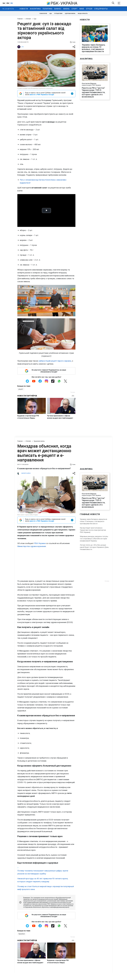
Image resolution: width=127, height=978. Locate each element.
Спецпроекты (101, 9)
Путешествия (58, 13)
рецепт (20, 389)
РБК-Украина (40, 543)
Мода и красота (83, 13)
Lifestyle (28, 19)
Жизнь (66, 9)
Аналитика (35, 9)
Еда (51, 13)
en (8, 3)
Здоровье (21, 934)
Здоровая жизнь (70, 13)
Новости (24, 9)
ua (4, 3)
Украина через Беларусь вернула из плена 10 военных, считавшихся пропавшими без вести (93, 48)
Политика (47, 9)
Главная (20, 19)
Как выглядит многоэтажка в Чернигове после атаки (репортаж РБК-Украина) (93, 530)
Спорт (74, 9)
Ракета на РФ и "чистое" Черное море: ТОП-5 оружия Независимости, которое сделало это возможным (93, 92)
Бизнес (57, 9)
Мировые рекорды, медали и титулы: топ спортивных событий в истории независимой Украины (94, 538)
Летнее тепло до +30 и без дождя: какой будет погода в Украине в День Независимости (94, 547)
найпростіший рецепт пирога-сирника (54, 361)
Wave (81, 9)
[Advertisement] (46, 564)
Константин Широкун (89, 83)
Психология (43, 13)
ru (12, 3)
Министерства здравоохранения (31, 546)
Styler (89, 9)
